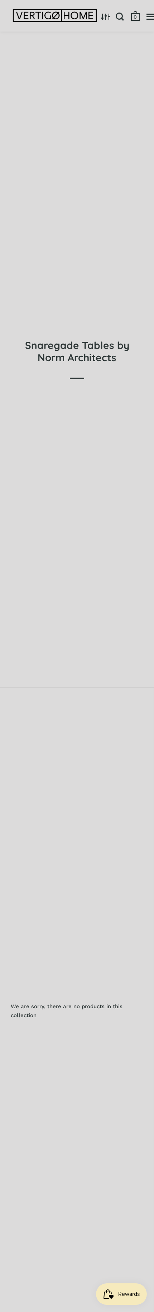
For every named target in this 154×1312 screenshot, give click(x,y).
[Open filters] (106, 16)
